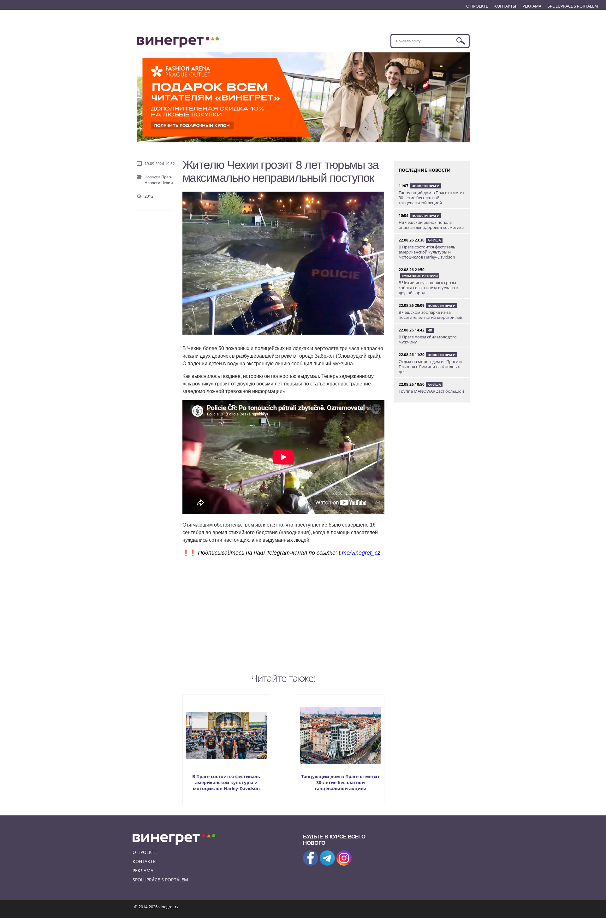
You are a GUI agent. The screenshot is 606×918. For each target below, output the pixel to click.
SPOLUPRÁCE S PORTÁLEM (573, 6)
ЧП (430, 330)
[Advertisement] (283, 613)
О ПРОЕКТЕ (477, 6)
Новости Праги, (159, 177)
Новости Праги (425, 186)
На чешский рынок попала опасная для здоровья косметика (431, 224)
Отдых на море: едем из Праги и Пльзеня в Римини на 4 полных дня (430, 366)
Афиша (434, 240)
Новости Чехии (159, 182)
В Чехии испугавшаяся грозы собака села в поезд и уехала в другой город (428, 287)
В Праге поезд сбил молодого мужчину (428, 339)
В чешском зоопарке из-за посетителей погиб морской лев (430, 314)
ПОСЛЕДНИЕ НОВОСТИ (425, 170)
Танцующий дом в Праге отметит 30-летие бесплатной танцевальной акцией (340, 782)
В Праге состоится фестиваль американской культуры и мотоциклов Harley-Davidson (226, 782)
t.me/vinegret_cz (359, 553)
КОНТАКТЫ (505, 6)
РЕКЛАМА (531, 6)
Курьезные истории (420, 276)
